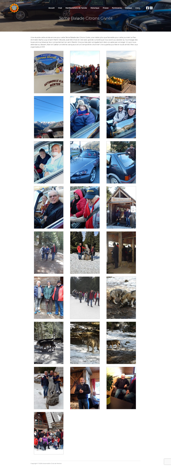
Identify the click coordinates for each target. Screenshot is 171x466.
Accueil (51, 8)
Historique (95, 8)
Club (60, 8)
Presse (105, 8)
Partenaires (117, 8)
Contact (128, 8)
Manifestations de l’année (76, 8)
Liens (137, 8)
